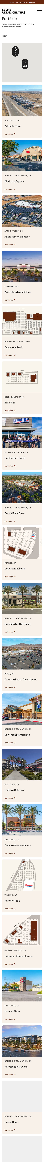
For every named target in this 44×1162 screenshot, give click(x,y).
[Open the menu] (39, 11)
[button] (25, 64)
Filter (4, 36)
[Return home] (13, 11)
